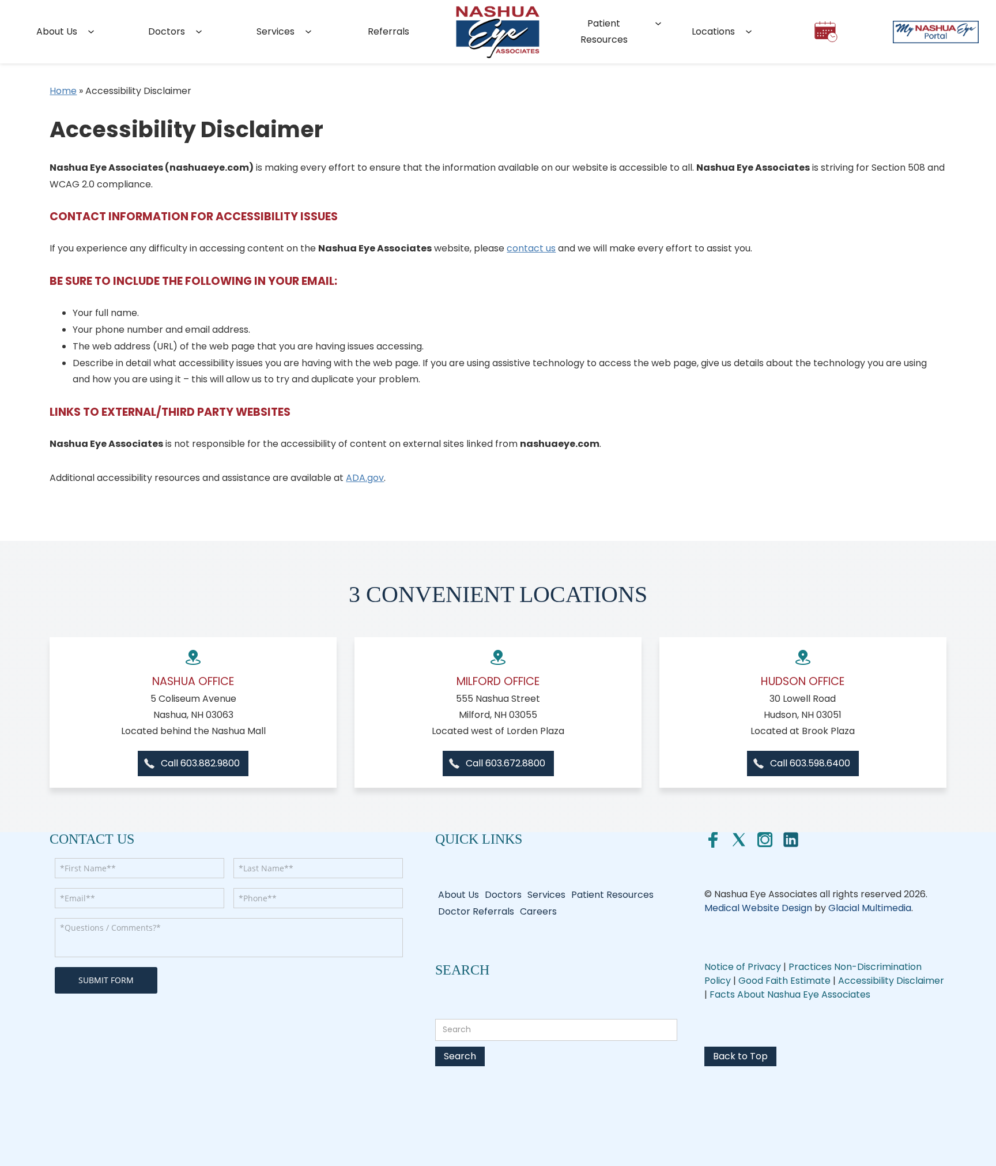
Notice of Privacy (742, 966)
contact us (531, 248)
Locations (713, 31)
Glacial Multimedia (869, 908)
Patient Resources (604, 31)
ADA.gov (365, 477)
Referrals (388, 31)
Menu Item (498, 31)
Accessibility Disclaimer (891, 980)
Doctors (166, 31)
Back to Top (740, 1056)
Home (63, 90)
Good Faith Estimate (785, 980)
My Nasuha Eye (935, 32)
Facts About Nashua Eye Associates (790, 994)
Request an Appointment (826, 36)
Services (275, 31)
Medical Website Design (758, 908)
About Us (56, 31)
